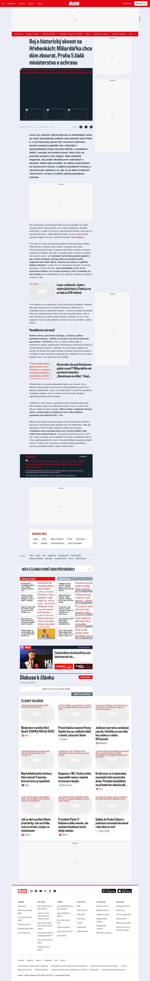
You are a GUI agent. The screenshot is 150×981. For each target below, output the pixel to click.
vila (44, 555)
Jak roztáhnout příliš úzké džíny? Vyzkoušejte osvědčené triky (66, 621)
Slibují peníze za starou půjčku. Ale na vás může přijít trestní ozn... (27, 633)
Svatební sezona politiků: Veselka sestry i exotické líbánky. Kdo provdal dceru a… (66, 587)
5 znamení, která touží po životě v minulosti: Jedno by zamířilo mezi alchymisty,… (66, 610)
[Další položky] (135, 34)
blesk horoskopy (81, 614)
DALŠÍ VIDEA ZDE (84, 647)
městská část (63, 555)
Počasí (69, 539)
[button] (108, 891)
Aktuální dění (39, 533)
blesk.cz (79, 591)
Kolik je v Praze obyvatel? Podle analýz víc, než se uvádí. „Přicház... (27, 597)
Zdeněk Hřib (76, 555)
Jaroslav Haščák (36, 558)
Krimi (35, 543)
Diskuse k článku (37, 677)
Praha (38, 555)
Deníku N (80, 237)
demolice (48, 558)
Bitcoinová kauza (57, 543)
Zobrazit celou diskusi (82, 694)
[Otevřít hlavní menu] (3, 3)
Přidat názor (86, 677)
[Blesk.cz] (74, 3)
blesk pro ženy (81, 626)
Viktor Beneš (80, 558)
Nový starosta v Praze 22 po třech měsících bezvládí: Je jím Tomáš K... (28, 621)
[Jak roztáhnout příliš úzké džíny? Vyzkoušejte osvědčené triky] (84, 622)
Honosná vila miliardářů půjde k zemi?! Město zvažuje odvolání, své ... (27, 587)
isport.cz (79, 603)
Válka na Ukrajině (57, 539)
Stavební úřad (60, 558)
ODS (31, 555)
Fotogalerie (31, 456)
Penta (70, 558)
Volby (44, 539)
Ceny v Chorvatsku (75, 543)
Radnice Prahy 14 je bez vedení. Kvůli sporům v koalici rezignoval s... (28, 609)
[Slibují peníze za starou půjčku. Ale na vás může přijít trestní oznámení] (46, 634)
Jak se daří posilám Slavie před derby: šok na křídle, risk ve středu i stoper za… (66, 633)
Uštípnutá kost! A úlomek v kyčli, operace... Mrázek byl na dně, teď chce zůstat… (66, 598)
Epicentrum (81, 539)
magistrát (52, 555)
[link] (31, 891)
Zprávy (35, 539)
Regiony (44, 543)
